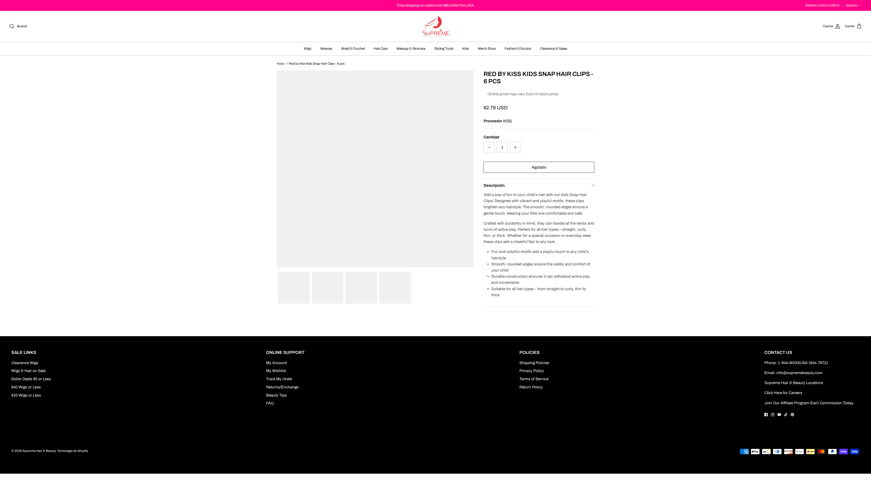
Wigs (307, 48)
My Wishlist (276, 371)
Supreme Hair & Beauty (39, 451)
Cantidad (491, 137)
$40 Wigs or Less (26, 387)
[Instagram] (772, 414)
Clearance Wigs (24, 363)
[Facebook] (766, 414)
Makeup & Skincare (411, 48)
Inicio (280, 63)
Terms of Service (533, 379)
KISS (507, 121)
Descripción (494, 185)
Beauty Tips (276, 395)
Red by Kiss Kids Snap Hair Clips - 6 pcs (317, 63)
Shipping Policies (534, 363)
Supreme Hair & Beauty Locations (793, 383)
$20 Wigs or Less (26, 395)
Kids (465, 48)
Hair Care (381, 48)
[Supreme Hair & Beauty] (435, 26)
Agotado (539, 167)
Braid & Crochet (353, 48)
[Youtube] (779, 414)
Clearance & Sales (553, 48)
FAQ (270, 403)
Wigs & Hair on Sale (28, 371)
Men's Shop (487, 48)
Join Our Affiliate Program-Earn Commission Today (809, 403)
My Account (276, 363)
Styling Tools (443, 48)
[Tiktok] (786, 414)
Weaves (326, 48)
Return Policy (531, 387)
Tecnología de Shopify (72, 451)
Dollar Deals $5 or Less (31, 379)
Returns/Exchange (282, 387)
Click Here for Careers (783, 393)
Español (852, 5)
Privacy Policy (531, 371)
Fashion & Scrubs (518, 48)
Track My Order (279, 379)
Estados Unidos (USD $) (822, 5)
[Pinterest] (792, 414)
